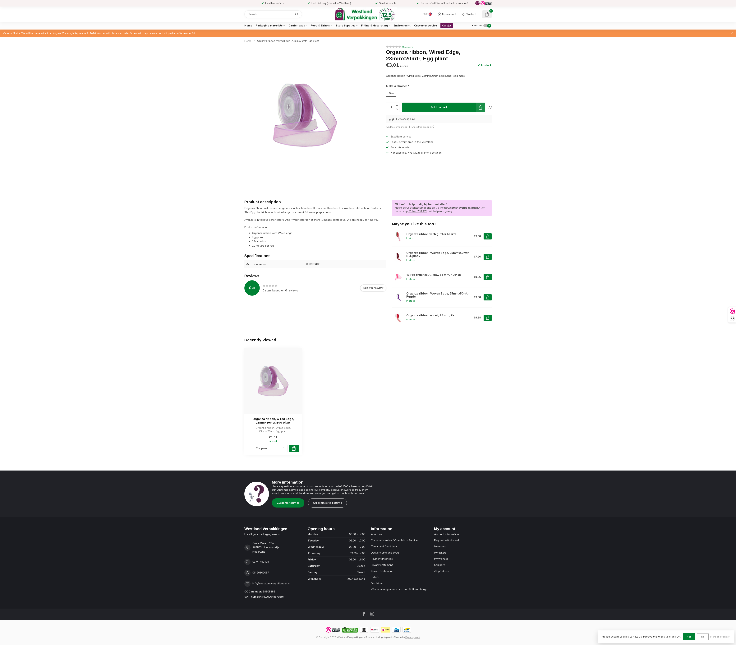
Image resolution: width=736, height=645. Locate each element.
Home (248, 25)
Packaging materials (269, 25)
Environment (402, 25)
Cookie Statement (382, 571)
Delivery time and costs (385, 553)
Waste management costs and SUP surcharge (399, 589)
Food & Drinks (320, 25)
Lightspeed (385, 637)
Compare (261, 448)
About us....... (378, 534)
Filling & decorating (374, 25)
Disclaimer (377, 583)
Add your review (373, 288)
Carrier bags (296, 25)
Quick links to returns (327, 503)
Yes (689, 636)
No (703, 636)
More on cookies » (720, 636)
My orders (440, 546)
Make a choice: (397, 86)
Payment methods (382, 559)
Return (375, 577)
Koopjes (447, 25)
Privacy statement (382, 565)
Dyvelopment (412, 637)
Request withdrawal (446, 540)
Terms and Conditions (384, 546)
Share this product (422, 126)
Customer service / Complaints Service (394, 540)
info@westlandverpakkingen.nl (460, 208)
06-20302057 (260, 572)
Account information (446, 534)
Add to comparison (396, 126)
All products (441, 571)
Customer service (425, 25)
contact (337, 220)
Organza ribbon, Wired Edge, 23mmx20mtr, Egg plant (288, 41)
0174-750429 (260, 562)
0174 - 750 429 (417, 211)
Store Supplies (345, 25)
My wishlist (441, 559)
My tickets (440, 553)
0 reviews (407, 47)
